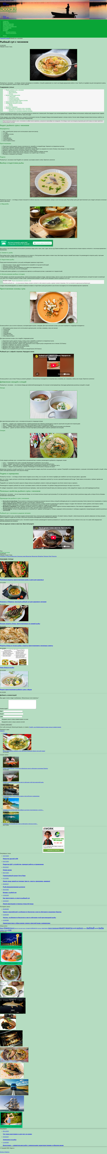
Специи (11, 105)
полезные (39, 928)
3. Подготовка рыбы (14, 99)
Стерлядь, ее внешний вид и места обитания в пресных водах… (20, 823)
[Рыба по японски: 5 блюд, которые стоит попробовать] (8, 1029)
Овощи (11, 104)
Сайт (1, 716)
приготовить (45, 928)
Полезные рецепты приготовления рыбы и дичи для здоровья (22, 580)
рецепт (62, 928)
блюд (2, 928)
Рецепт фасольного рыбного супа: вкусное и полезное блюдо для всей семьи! (24, 751)
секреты (2, 930)
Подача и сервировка (11, 107)
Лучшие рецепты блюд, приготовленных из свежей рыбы (20, 623)
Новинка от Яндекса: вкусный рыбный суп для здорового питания (23, 602)
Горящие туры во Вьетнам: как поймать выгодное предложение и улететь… (23, 810)
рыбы (101, 928)
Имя (1, 711)
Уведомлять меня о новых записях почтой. (13, 722)
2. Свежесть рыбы (14, 97)
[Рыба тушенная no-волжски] (11, 964)
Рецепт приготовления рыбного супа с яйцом (16, 689)
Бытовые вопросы (11, 32)
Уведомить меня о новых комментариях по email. (15, 719)
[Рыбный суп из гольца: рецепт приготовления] (10, 980)
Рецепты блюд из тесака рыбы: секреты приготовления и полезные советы (26, 645)
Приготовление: (13, 92)
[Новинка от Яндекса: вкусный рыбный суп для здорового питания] (14, 599)
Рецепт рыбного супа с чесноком (15, 90)
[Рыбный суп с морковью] (12, 997)
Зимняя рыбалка (8, 24)
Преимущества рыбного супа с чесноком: (20, 109)
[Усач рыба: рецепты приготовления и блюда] (13, 1013)
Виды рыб (6, 22)
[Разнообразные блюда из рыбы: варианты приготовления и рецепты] (14, 1062)
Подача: (11, 93)
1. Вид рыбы (12, 96)
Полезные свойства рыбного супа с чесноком (18, 108)
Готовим (5, 29)
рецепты (69, 928)
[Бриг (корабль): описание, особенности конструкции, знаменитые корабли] (12, 1111)
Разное (5, 30)
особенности (33, 928)
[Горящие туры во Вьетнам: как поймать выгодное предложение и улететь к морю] (11, 808)
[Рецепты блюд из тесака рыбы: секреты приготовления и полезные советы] (14, 642)
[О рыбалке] (8, 13)
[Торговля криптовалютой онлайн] (11, 948)
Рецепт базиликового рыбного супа (21, 280)
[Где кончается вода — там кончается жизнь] (11, 1127)
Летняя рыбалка (8, 25)
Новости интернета (11, 33)
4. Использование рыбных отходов (18, 100)
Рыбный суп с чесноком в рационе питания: (20, 111)
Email (2, 713)
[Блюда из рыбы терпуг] (11, 1046)
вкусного (16, 928)
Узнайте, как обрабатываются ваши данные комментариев (45, 727)
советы (5, 930)
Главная (2, 38)
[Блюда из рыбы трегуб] (12, 1078)
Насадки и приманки (10, 26)
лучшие (28, 928)
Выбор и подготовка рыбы (13, 95)
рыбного (80, 928)
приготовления (53, 928)
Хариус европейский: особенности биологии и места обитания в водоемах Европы (25, 768)
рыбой (96, 928)
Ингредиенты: (12, 91)
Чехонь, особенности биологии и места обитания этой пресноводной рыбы (23, 782)
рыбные (84, 928)
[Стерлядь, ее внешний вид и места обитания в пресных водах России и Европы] (11, 822)
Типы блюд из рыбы (7, 667)
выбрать (24, 928)
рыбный (2, 552)
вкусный (20, 928)
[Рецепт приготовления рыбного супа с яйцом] (14, 686)
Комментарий (4, 708)
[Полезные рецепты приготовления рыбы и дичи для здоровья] (14, 577)
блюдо (12, 928)
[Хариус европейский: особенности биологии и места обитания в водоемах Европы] (11, 767)
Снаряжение (7, 28)
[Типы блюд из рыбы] (14, 664)
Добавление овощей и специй (14, 103)
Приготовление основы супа (13, 101)
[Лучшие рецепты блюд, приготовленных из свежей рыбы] (14, 620)
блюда (7, 928)
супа (9, 930)
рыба (74, 928)
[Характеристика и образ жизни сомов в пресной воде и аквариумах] (11, 794)
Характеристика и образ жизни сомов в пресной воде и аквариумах (21, 796)
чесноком (7, 552)
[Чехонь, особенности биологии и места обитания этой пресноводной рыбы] (11, 781)
